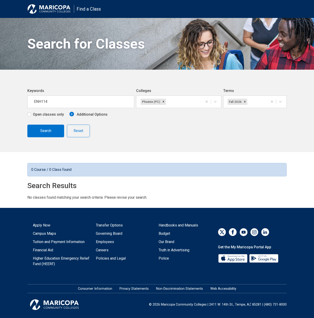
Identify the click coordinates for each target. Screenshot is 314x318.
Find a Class (89, 9)
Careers (102, 250)
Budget (164, 233)
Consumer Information (95, 289)
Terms (228, 91)
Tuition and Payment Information (59, 242)
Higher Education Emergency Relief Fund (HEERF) (61, 261)
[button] (163, 102)
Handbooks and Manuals (178, 225)
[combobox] (167, 101)
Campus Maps (44, 233)
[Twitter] (222, 232)
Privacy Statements (134, 289)
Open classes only (48, 114)
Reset (78, 131)
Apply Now (41, 225)
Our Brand (166, 242)
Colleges (143, 91)
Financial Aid (43, 250)
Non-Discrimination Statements (179, 289)
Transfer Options (109, 225)
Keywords (35, 91)
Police (164, 258)
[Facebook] (233, 232)
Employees (105, 242)
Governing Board (109, 233)
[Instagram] (254, 232)
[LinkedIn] (265, 232)
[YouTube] (244, 232)
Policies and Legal (111, 258)
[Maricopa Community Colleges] (60, 305)
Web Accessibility (223, 289)
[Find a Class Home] (50, 9)
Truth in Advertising (174, 250)
